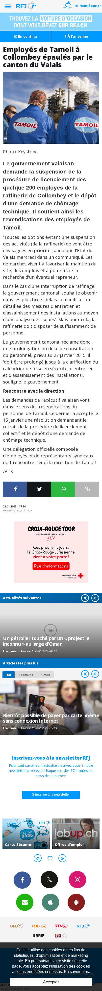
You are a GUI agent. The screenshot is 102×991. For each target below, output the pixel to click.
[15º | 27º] (67, 0)
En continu (27, 36)
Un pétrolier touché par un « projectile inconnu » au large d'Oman (46, 641)
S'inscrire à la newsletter (51, 794)
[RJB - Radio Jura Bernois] (39, 926)
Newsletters (24, 902)
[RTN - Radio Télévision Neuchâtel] (61, 926)
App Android (76, 902)
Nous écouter (90, 6)
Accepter (51, 982)
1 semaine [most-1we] (26, 675)
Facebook (22, 880)
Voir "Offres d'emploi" (76, 833)
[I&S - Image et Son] (61, 935)
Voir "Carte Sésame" (26, 833)
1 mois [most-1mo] (45, 675)
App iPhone (50, 902)
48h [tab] (8, 675)
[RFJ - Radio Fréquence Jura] (83, 926)
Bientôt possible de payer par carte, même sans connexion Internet (51, 718)
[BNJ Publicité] (17, 926)
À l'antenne (77, 36)
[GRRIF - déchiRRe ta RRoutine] (39, 935)
